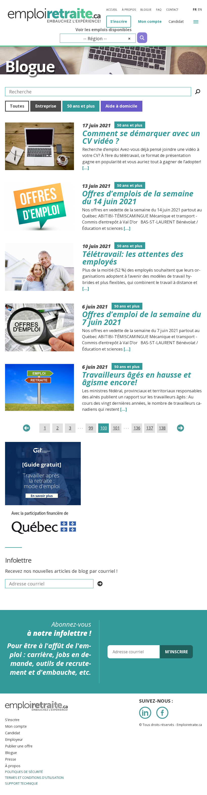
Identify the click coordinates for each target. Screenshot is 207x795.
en (200, 9)
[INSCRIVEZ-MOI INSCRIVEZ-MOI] (100, 583)
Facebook (162, 713)
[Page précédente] (26, 428)
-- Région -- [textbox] (107, 38)
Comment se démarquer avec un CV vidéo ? (141, 137)
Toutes (17, 106)
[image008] (43, 445)
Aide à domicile (121, 106)
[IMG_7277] (43, 508)
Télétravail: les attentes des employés (132, 258)
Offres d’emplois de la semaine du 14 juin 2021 (137, 197)
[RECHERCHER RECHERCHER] (197, 91)
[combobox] (98, 38)
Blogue (30, 66)
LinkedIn (145, 713)
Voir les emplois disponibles (103, 29)
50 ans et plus (81, 106)
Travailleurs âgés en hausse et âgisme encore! (136, 378)
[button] (196, 21)
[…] (85, 168)
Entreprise (45, 106)
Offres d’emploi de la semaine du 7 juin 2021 (141, 318)
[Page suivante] (180, 428)
